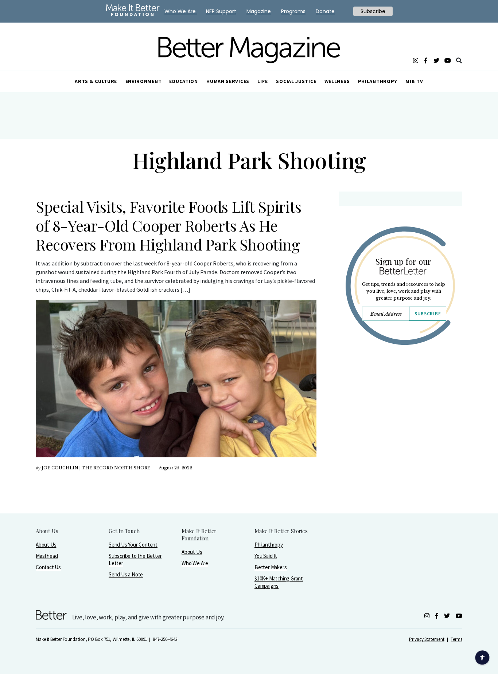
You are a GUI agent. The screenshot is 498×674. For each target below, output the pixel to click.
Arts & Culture (96, 81)
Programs (293, 11)
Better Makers (270, 567)
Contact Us (48, 567)
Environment (143, 81)
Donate (325, 11)
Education (183, 81)
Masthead (47, 555)
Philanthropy (377, 81)
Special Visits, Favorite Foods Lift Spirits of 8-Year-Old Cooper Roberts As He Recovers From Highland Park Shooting (168, 225)
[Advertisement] (400, 414)
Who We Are (195, 563)
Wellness (337, 81)
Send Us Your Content (133, 544)
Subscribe (428, 314)
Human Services (227, 81)
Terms (456, 639)
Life (262, 81)
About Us (46, 544)
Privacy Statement (426, 639)
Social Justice (296, 81)
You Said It (265, 555)
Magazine (258, 11)
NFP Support (221, 11)
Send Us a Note (126, 574)
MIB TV (414, 81)
